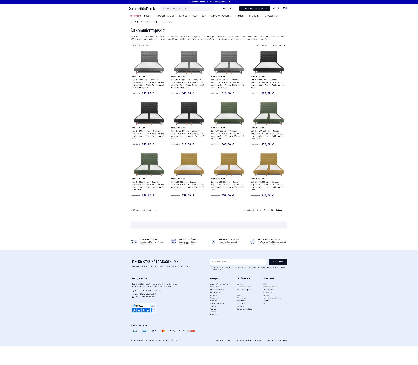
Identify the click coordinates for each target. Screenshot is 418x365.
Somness (213, 306)
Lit (238, 292)
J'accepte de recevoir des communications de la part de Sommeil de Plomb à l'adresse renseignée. (248, 269)
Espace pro (226, 8)
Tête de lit (241, 298)
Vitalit (213, 309)
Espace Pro (267, 292)
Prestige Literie (217, 290)
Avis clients (268, 290)
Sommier (240, 295)
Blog (265, 284)
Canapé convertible (245, 309)
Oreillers (241, 303)
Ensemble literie (244, 287)
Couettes (240, 306)
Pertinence (279, 45)
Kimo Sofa (214, 315)
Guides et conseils (271, 287)
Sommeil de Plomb (217, 303)
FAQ (264, 303)
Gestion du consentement (277, 340)
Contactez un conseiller (255, 8)
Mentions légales (223, 340)
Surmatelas (241, 301)
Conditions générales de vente (248, 340)
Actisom (213, 312)
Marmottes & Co (216, 292)
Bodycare (213, 295)
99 (272, 210)
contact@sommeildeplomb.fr (146, 294)
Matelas (240, 284)
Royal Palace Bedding (219, 284)
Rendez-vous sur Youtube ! (146, 297)
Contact (266, 295)
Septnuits (214, 298)
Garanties (267, 301)
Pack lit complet (244, 290)
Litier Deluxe (216, 287)
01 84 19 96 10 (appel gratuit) (148, 291)
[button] (279, 8)
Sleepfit (213, 301)
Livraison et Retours (272, 298)
